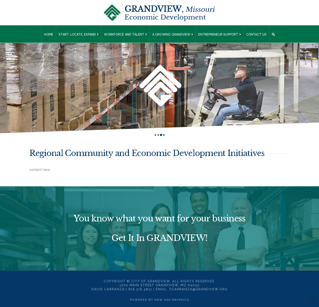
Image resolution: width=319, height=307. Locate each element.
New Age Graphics (172, 299)
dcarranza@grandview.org (198, 289)
